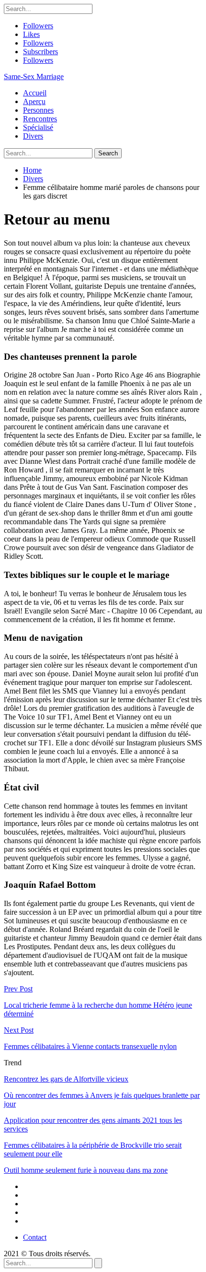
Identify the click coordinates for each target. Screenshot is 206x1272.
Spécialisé (38, 127)
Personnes (38, 110)
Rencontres (40, 119)
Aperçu (34, 101)
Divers (33, 136)
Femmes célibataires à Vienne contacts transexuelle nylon (90, 1046)
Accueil (34, 93)
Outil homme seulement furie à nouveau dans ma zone (86, 1170)
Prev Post (18, 989)
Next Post (19, 1030)
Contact (34, 1237)
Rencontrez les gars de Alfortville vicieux (66, 1079)
